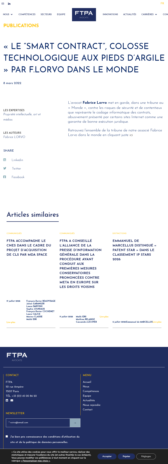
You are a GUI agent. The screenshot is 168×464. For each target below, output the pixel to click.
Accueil (87, 382)
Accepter (107, 456)
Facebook (18, 177)
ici (131, 135)
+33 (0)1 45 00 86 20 (24, 396)
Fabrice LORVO (14, 137)
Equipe (87, 396)
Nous (86, 386)
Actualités (89, 400)
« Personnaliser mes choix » (35, 460)
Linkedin (17, 160)
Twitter (16, 168)
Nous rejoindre (91, 405)
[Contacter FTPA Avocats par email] (11, 400)
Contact (88, 409)
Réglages (146, 456)
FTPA (9, 382)
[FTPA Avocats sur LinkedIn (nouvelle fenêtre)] (7, 400)
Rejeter (126, 456)
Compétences (91, 391)
